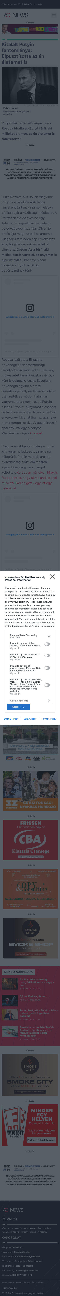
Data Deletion (11, 718)
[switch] (47, 644)
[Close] (53, 577)
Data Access (30, 718)
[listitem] (30, 636)
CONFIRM (18, 707)
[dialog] (30, 648)
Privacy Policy (49, 718)
